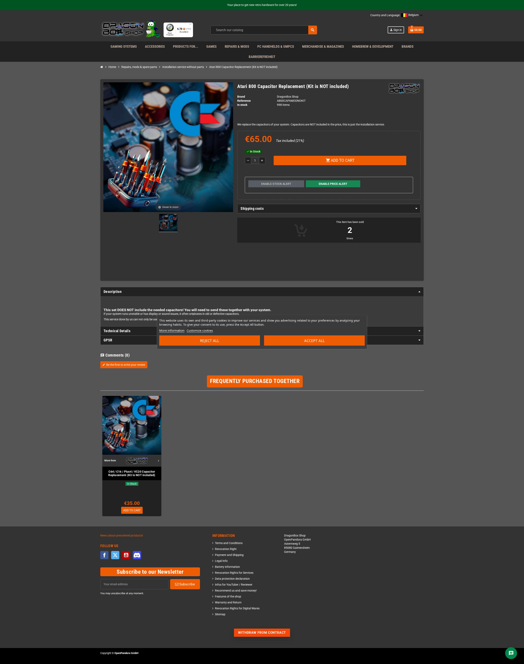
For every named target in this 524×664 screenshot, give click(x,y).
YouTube (126, 555)
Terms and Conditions (229, 543)
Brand (241, 96)
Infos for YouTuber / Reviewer (233, 584)
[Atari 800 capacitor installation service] (168, 223)
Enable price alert (333, 183)
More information (171, 330)
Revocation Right (226, 549)
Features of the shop (228, 596)
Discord (137, 555)
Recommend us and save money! (236, 590)
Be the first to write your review (123, 364)
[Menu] (190, 25)
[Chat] (511, 653)
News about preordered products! (121, 535)
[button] (412, 15)
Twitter (115, 555)
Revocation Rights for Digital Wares (237, 608)
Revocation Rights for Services (234, 573)
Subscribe (186, 584)
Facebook (104, 555)
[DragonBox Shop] (130, 30)
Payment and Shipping (229, 555)
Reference (244, 101)
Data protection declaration (232, 578)
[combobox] (263, 30)
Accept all (314, 340)
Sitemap (220, 614)
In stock (242, 105)
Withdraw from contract (262, 633)
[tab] (328, 208)
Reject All (209, 340)
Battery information (227, 567)
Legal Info (221, 561)
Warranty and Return (228, 602)
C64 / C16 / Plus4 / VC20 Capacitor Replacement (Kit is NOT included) (131, 473)
